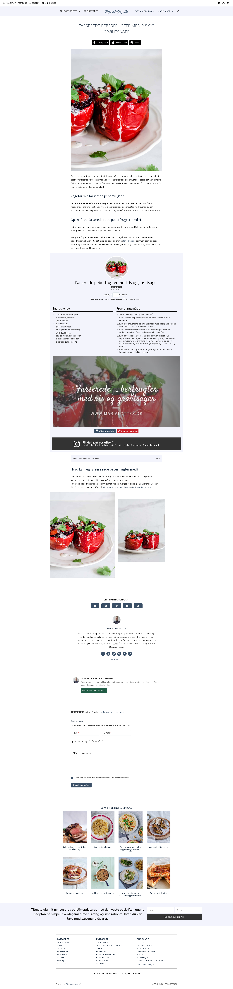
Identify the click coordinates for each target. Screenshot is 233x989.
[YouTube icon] (125, 654)
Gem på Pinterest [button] (129, 431)
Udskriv (136, 42)
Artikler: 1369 (116, 660)
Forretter (101, 951)
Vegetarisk (62, 951)
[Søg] (178, 11)
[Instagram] (219, 3)
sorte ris (66, 329)
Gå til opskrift (102, 42)
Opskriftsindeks (145, 945)
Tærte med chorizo (158, 893)
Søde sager (102, 942)
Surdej (60, 960)
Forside (141, 942)
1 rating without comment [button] (112, 712)
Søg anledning (143, 11)
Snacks (100, 948)
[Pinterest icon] (119, 654)
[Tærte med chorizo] (159, 873)
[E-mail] (138, 605)
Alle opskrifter (68, 11)
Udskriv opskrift (106, 431)
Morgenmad (63, 942)
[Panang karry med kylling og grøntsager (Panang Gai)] (131, 827)
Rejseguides (143, 948)
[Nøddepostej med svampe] (103, 873)
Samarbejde (142, 957)
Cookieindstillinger (145, 964)
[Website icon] (108, 654)
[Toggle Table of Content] (157, 458)
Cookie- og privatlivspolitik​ (151, 960)
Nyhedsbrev (34, 3)
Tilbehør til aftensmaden (109, 945)
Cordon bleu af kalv (74, 893)
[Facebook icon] (103, 654)
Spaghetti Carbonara (103, 847)
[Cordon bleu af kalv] (75, 873)
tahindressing (129, 240)
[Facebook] (223, 3)
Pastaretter (102, 957)
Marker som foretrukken (94, 690)
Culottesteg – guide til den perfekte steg (74, 848)
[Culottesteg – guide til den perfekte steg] (75, 827)
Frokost (61, 945)
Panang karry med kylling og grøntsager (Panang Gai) (130, 849)
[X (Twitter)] (105, 605)
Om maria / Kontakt (146, 951)
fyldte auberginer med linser (115, 487)
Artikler (100, 963)
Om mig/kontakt (9, 3)
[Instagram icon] (114, 654)
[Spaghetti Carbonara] (103, 827)
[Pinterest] (228, 3)
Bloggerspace (72, 984)
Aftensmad (62, 954)
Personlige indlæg (106, 954)
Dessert (61, 957)
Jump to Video (120, 42)
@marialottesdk (151, 445)
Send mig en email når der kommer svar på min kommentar (101, 777)
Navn (76, 733)
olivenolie (65, 332)
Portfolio (22, 3)
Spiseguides (102, 960)
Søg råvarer (90, 11)
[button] (112, 286)
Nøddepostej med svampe (102, 893)
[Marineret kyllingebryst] (159, 827)
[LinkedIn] (127, 605)
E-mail (107, 733)
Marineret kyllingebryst (158, 847)
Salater (61, 948)
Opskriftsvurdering (79, 741)
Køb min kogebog (48, 3)
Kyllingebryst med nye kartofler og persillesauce (130, 894)
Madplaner (164, 11)
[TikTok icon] (130, 654)
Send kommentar (81, 785)
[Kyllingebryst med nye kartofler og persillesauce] (131, 873)
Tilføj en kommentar (82, 753)
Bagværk (61, 963)
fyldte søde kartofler (142, 487)
